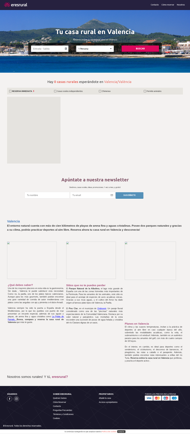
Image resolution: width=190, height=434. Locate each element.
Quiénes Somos (60, 398)
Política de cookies (109, 431)
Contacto (155, 5)
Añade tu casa (105, 398)
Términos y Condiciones (63, 414)
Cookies (56, 418)
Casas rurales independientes (70, 91)
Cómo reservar (167, 5)
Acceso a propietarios (108, 402)
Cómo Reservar (59, 402)
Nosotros (181, 5)
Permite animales (154, 91)
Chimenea (106, 91)
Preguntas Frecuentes (62, 410)
